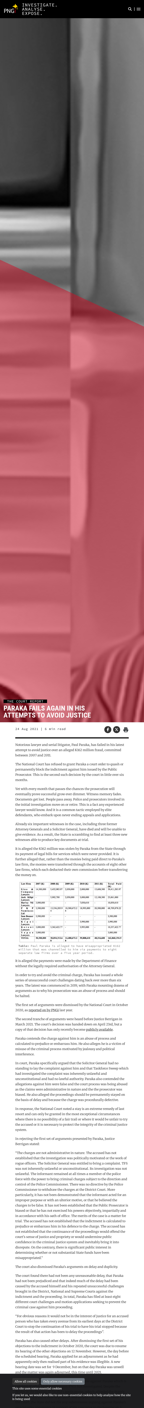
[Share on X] (116, 729)
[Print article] (125, 729)
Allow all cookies (26, 1381)
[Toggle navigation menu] (138, 9)
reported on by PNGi (44, 1010)
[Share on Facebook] (107, 729)
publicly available (99, 1030)
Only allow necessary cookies (62, 1381)
